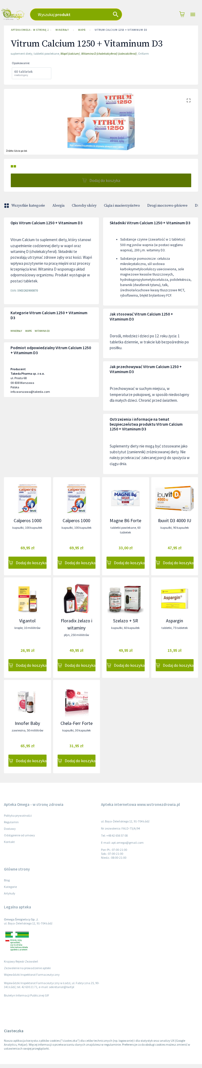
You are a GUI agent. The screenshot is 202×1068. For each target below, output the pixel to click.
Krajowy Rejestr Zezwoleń (21, 961)
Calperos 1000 (27, 520)
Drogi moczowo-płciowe (167, 205)
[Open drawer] (193, 15)
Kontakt (9, 842)
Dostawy (10, 829)
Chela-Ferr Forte (76, 723)
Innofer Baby (27, 723)
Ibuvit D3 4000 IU (174, 520)
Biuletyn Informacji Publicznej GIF (26, 995)
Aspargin (174, 621)
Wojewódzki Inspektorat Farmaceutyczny (32, 975)
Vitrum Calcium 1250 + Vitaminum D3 (121, 30)
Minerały (62, 30)
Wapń (81, 30)
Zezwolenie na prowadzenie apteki (27, 968)
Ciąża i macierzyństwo (122, 205)
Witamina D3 (42, 331)
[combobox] (83, 14)
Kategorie (10, 887)
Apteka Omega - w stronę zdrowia (29, 30)
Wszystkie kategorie (28, 205)
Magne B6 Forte (125, 520)
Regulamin (11, 822)
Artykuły (9, 893)
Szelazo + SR (125, 621)
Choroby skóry (84, 205)
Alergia (58, 205)
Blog (7, 880)
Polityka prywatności (18, 815)
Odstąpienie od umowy (19, 835)
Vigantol (27, 621)
